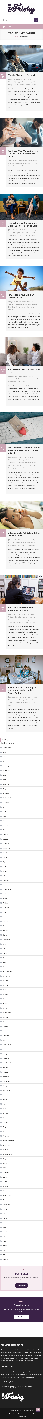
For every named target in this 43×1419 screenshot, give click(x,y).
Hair (4, 967)
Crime (5, 857)
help (9, 307)
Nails (4, 1108)
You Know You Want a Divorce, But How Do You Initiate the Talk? (23, 154)
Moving (5, 1099)
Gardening (6, 939)
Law (34, 79)
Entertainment (7, 889)
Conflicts (10, 702)
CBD (4, 816)
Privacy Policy (23, 1416)
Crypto (5, 862)
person (25, 465)
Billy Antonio (13, 160)
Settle (9, 705)
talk (21, 166)
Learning (22, 307)
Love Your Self (7, 1063)
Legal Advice (7, 1044)
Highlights (6, 994)
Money (30, 457)
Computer (6, 843)
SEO (4, 1168)
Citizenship (6, 830)
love (9, 465)
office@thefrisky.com (12, 1382)
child (25, 304)
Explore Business (21, 1317)
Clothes (5, 839)
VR (4, 1255)
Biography (6, 784)
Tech (4, 1200)
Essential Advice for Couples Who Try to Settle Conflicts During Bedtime (22, 690)
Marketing (6, 1072)
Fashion (5, 903)
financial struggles (24, 462)
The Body (6, 1209)
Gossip (5, 953)
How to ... (31, 302)
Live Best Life (30, 307)
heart (34, 462)
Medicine (6, 1076)
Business (31, 230)
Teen (23, 381)
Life (4, 1049)
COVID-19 (6, 853)
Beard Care (6, 770)
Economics (6, 880)
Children (5, 825)
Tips (4, 1213)
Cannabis (6, 802)
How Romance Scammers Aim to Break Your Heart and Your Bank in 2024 (24, 450)
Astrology (6, 766)
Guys (4, 962)
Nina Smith (13, 540)
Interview (6, 1035)
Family (5, 898)
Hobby (5, 1003)
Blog (4, 789)
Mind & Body (7, 1081)
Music (5, 1104)
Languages (29, 620)
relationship (12, 381)
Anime (5, 757)
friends (33, 542)
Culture (5, 866)
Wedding (6, 1259)
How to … (6, 1022)
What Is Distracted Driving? (21, 75)
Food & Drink (7, 917)
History (5, 999)
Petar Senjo (13, 614)
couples (28, 702)
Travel (5, 1232)
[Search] (36, 20)
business (33, 233)
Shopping (6, 1172)
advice (28, 700)
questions (33, 465)
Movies (5, 1095)
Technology (6, 1204)
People (5, 1127)
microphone (11, 622)
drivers (16, 85)
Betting (5, 780)
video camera (31, 622)
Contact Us (16, 1414)
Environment (7, 894)
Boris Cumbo (13, 230)
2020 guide (24, 233)
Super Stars (7, 1195)
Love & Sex (6, 1058)
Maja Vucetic (13, 302)
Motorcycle (6, 1090)
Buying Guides (7, 798)
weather (34, 85)
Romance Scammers (23, 468)
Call (16, 617)
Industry (5, 1026)
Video (4, 1250)
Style (4, 1191)
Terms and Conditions (33, 1414)
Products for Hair (8, 1140)
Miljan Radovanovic (15, 79)
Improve (27, 235)
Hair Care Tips (7, 971)
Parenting (11, 304)
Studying (5, 1186)
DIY (4, 875)
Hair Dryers (6, 976)
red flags (11, 468)
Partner (34, 702)
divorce (27, 163)
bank (27, 460)
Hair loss (5, 981)
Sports (5, 1182)
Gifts (4, 944)
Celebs (5, 821)
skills (33, 235)
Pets (4, 1131)
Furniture (6, 921)
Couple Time (32, 697)
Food (4, 912)
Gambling (6, 930)
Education (6, 885)
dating (27, 542)
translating (20, 622)
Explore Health (21, 1285)
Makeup (5, 1067)
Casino (5, 811)
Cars (4, 807)
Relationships (32, 160)
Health (5, 990)
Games (5, 935)
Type (4, 1236)
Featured (6, 907)
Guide (5, 958)
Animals (5, 752)
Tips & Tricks (7, 1218)
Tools (4, 1223)
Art (4, 761)
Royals (5, 1163)
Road (28, 85)
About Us (8, 1414)
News (4, 1118)
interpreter (20, 620)
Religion (5, 1159)
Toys (4, 1227)
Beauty (5, 775)
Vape (4, 1241)
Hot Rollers (6, 1017)
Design (5, 871)
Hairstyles (6, 985)
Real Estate (6, 1145)
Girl (4, 949)
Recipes (5, 1150)
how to (20, 235)
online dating (17, 465)
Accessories (7, 748)
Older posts (7, 740)
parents (10, 310)
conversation (26, 82)
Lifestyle (5, 1054)
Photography (7, 1136)
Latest (23, 1414)
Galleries (6, 926)
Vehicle (10, 82)
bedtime (34, 700)
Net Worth (6, 1113)
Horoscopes (7, 1012)
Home (5, 1008)
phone (22, 85)
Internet (5, 1031)
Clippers (5, 834)
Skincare (5, 1177)
